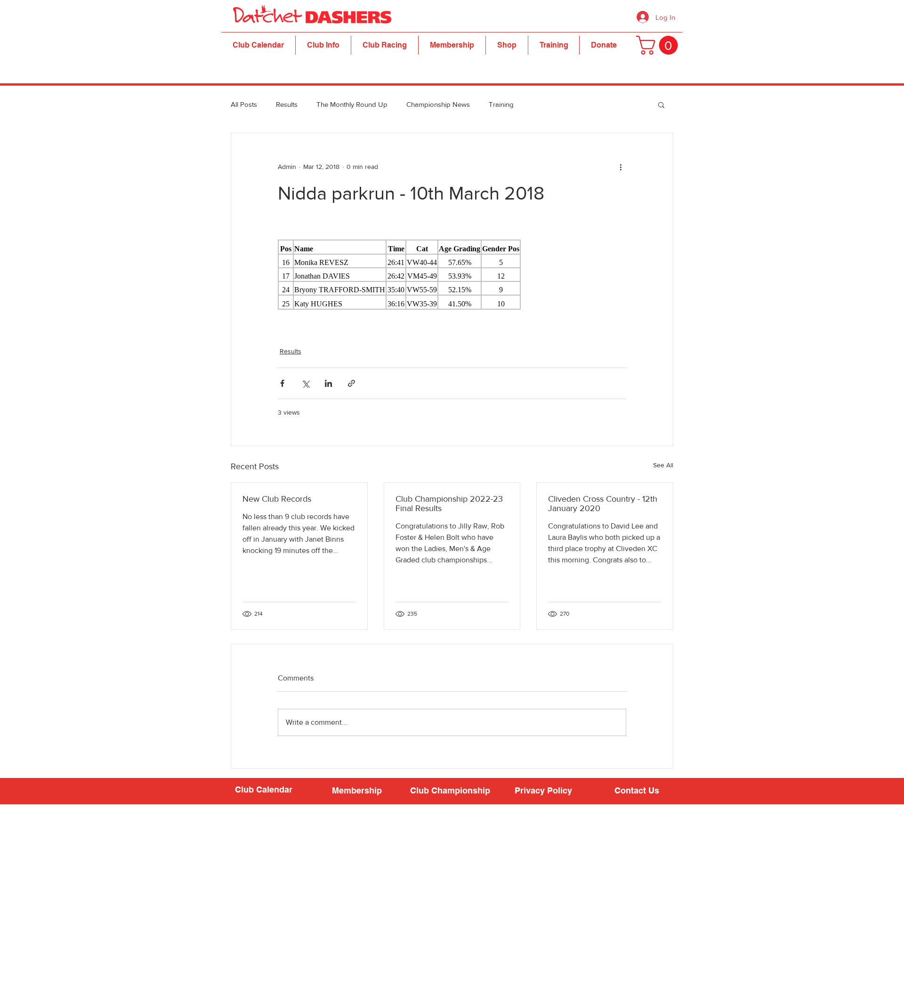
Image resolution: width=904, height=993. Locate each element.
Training (501, 104)
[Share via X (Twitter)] (305, 383)
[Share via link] (351, 383)
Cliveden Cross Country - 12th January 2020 (602, 503)
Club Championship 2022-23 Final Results (449, 503)
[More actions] (620, 167)
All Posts (244, 104)
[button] (323, 45)
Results (287, 104)
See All (663, 465)
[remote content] (452, 275)
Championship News (438, 104)
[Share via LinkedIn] (328, 383)
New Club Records (276, 499)
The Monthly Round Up (351, 104)
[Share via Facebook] (282, 383)
